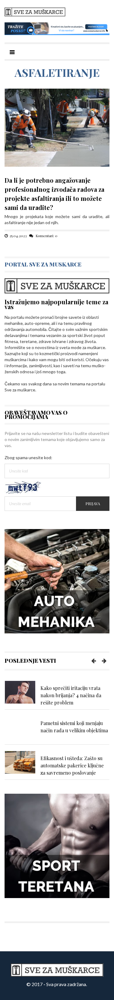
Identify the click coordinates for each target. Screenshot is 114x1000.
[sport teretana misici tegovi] (57, 845)
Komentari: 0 (46, 235)
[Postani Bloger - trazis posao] (57, 28)
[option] (57, 695)
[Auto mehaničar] (57, 580)
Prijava (92, 503)
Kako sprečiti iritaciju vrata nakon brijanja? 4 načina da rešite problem (70, 695)
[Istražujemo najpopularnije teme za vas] (57, 285)
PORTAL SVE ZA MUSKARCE (43, 264)
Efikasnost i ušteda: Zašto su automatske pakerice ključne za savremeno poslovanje (72, 765)
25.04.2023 (18, 235)
